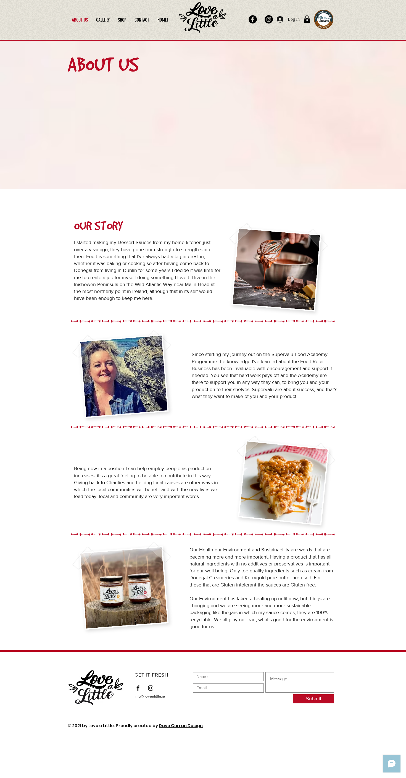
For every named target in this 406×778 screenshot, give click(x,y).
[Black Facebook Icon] (138, 688)
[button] (307, 19)
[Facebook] (253, 19)
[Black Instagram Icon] (150, 688)
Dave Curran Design (181, 726)
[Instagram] (269, 19)
